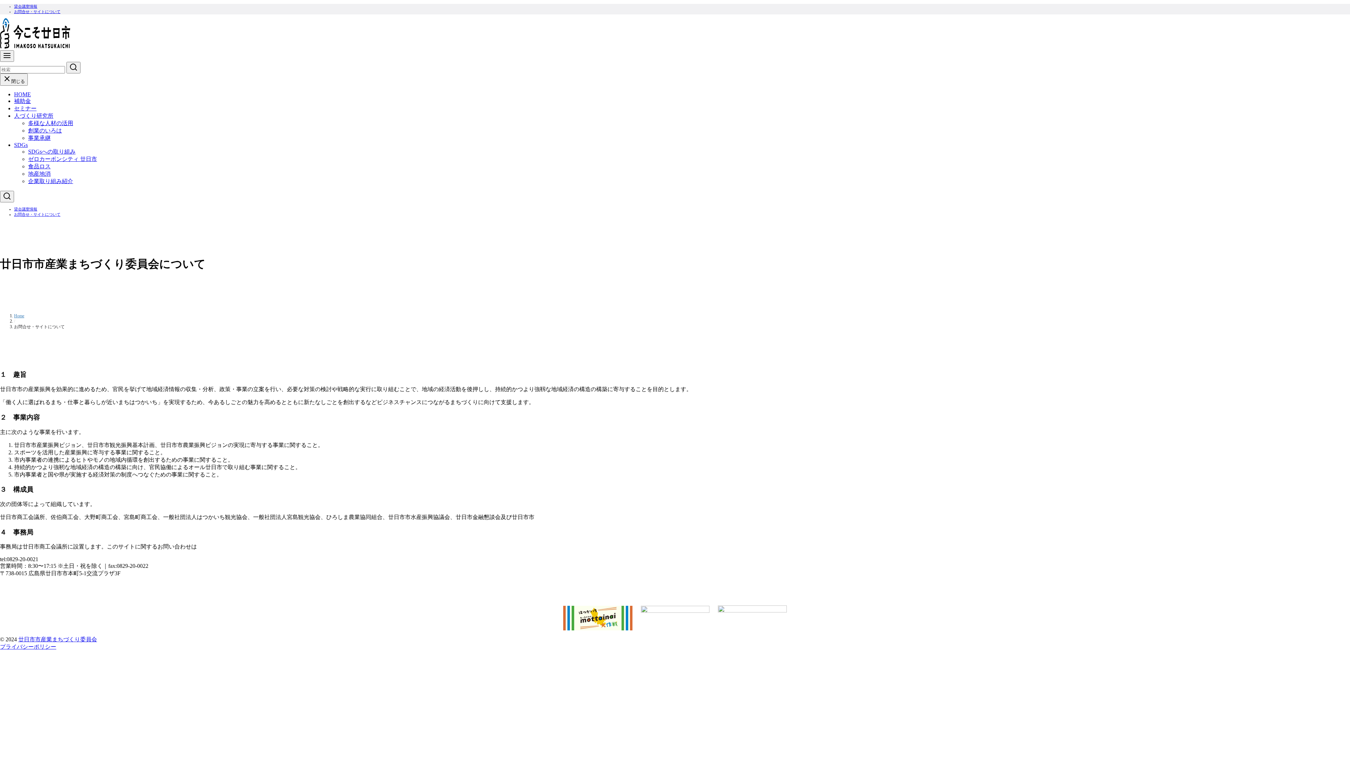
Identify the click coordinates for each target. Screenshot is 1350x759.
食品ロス (39, 166)
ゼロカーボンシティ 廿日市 (62, 159)
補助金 (22, 101)
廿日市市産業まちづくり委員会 (57, 639)
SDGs (21, 145)
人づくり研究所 (33, 116)
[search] (73, 67)
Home (19, 315)
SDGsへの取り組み (52, 152)
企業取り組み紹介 (50, 181)
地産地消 (39, 174)
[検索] (7, 196)
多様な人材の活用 (50, 123)
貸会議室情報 (25, 6)
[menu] (7, 56)
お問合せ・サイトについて (37, 11)
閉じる (18, 81)
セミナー (25, 108)
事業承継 (39, 138)
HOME (22, 94)
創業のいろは (45, 131)
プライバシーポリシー (28, 647)
